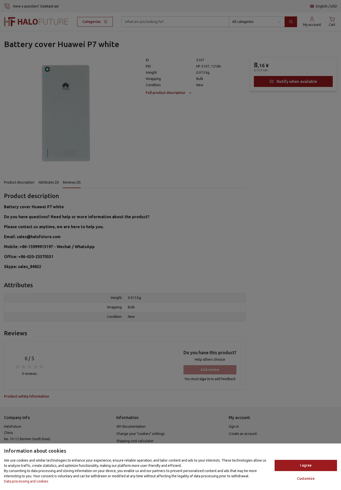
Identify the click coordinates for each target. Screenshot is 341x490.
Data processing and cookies (26, 481)
